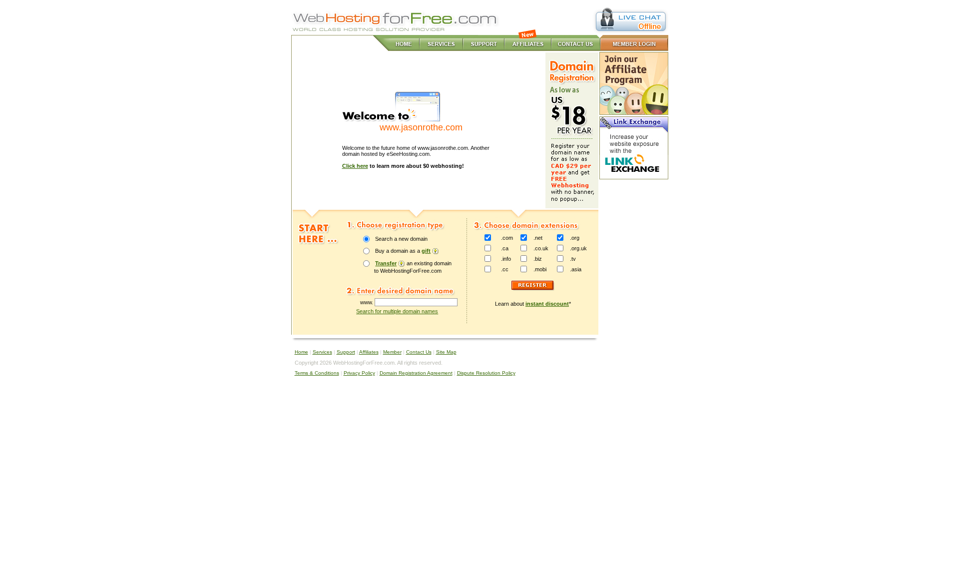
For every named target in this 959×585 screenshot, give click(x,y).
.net (537, 238)
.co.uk (540, 248)
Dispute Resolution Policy (486, 373)
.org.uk (578, 248)
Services (322, 352)
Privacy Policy (359, 373)
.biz (537, 259)
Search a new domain (401, 239)
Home (301, 352)
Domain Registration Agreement (416, 373)
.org (574, 238)
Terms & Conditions (317, 373)
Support (346, 352)
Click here (355, 166)
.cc (504, 269)
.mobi (539, 269)
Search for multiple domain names (397, 311)
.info (506, 259)
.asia (575, 269)
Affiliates (369, 352)
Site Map (446, 352)
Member (392, 352)
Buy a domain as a (403, 251)
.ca (504, 248)
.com (507, 238)
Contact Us (419, 352)
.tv (573, 259)
